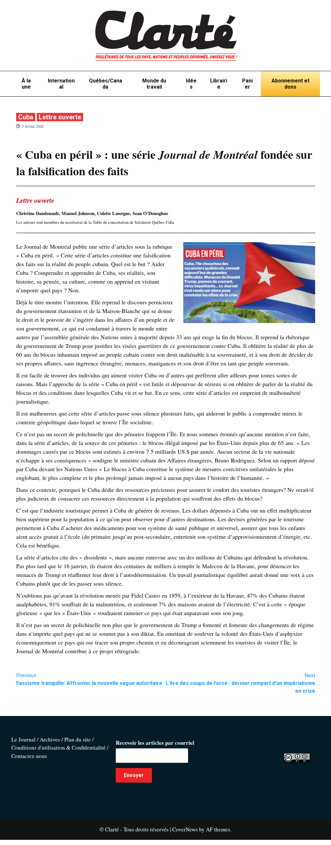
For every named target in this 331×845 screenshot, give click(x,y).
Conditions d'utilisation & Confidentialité (58, 747)
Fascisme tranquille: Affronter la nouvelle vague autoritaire (89, 679)
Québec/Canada (105, 84)
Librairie (218, 84)
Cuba (25, 117)
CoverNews (185, 829)
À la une (26, 84)
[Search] (316, 104)
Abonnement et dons (290, 84)
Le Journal (23, 739)
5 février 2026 (33, 126)
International (61, 84)
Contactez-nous (29, 756)
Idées (191, 84)
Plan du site (77, 739)
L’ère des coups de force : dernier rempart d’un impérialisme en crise (240, 683)
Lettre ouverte (60, 117)
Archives (50, 739)
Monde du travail (154, 84)
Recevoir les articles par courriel (155, 743)
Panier (247, 84)
